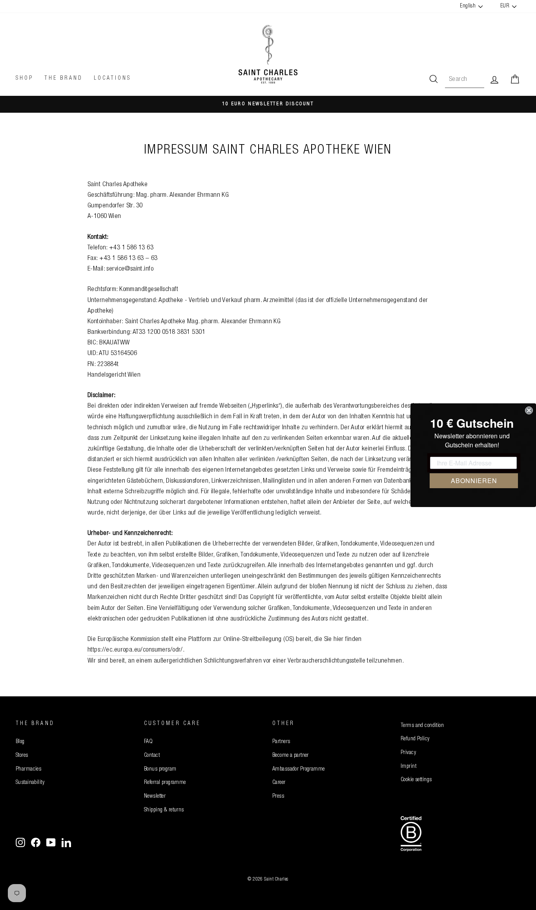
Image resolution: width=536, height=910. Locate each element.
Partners (281, 742)
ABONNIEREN (474, 480)
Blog (20, 742)
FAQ (148, 742)
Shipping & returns (164, 810)
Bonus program (160, 769)
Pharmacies (28, 769)
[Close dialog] (529, 410)
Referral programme (165, 782)
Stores (22, 755)
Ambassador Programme (298, 769)
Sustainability (30, 782)
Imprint (408, 766)
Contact (152, 755)
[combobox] (464, 79)
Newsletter (155, 796)
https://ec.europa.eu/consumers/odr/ (135, 650)
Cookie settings (416, 780)
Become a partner (290, 755)
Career (279, 782)
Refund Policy (415, 739)
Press (278, 796)
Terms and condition (422, 726)
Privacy (408, 753)
